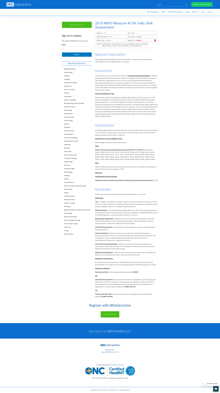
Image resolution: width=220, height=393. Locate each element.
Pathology (67, 175)
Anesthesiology (68, 72)
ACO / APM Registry (153, 12)
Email (64, 44)
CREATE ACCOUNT (76, 25)
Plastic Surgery (68, 189)
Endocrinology (68, 110)
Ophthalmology (68, 162)
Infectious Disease (69, 131)
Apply (186, 4)
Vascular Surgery (68, 234)
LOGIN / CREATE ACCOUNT (202, 4)
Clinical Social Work (69, 89)
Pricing (187, 12)
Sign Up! (76, 55)
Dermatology (67, 96)
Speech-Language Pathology (72, 220)
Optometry (67, 165)
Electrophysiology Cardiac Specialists (74, 103)
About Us (195, 12)
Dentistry (66, 93)
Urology (66, 230)
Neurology (67, 148)
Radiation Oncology (69, 203)
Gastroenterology (69, 117)
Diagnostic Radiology (70, 100)
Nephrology (67, 144)
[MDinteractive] (19, 4)
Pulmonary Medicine (69, 199)
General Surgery (68, 120)
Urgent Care (67, 227)
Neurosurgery (68, 151)
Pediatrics (66, 179)
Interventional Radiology (70, 137)
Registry (139, 40)
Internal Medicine (68, 134)
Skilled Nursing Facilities (70, 217)
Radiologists (67, 206)
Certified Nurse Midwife (70, 82)
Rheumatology (68, 213)
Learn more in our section (110, 330)
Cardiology (67, 79)
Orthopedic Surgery (69, 168)
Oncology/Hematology (70, 158)
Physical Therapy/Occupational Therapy (75, 186)
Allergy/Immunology (69, 69)
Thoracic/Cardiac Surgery (71, 223)
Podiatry (66, 192)
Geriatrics (66, 124)
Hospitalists (67, 127)
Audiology (66, 76)
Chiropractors (68, 86)
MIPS (163, 12)
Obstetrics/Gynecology (70, 155)
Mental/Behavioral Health (71, 141)
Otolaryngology (68, 172)
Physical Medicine (69, 182)
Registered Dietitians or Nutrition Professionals (77, 210)
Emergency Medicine (69, 107)
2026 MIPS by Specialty (175, 12)
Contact (209, 12)
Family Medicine (68, 113)
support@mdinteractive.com (110, 352)
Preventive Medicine (69, 196)
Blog (203, 12)
